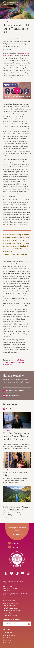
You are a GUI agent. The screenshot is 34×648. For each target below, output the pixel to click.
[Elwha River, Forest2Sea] (17, 494)
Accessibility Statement (10, 603)
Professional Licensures (10, 608)
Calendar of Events (9, 635)
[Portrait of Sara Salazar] (17, 420)
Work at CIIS (6, 637)
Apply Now (15, 547)
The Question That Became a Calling (15, 474)
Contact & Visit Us (8, 632)
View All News (10, 409)
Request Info (15, 543)
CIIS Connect (7, 640)
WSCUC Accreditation (9, 600)
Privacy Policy (7, 613)
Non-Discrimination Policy (11, 610)
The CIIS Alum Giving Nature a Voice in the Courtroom (16, 508)
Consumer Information (10, 615)
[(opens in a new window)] (6, 573)
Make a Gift (19, 534)
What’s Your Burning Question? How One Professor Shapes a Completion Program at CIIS (16, 436)
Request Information (12, 395)
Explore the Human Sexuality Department (15, 391)
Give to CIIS (6, 642)
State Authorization (9, 605)
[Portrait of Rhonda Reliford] (17, 460)
